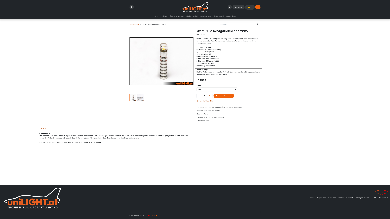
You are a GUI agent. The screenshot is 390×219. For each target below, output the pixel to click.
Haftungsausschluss (362, 198)
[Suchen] (257, 24)
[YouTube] (385, 193)
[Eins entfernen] (199, 96)
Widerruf (349, 198)
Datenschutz (383, 198)
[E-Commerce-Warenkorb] (230, 7)
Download (332, 198)
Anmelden (238, 7)
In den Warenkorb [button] (225, 96)
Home (312, 198)
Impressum (321, 198)
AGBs (374, 198)
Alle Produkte (134, 24)
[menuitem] (156, 16)
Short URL (43, 129)
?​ (257, 7)
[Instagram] (378, 193)
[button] (131, 7)
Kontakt (341, 198)
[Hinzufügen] (209, 96)
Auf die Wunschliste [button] (206, 101)
